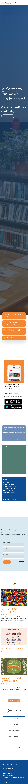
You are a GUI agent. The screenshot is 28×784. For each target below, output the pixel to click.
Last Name (5, 554)
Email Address (7, 542)
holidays (14, 499)
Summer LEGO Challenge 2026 (9, 610)
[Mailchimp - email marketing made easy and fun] (21, 562)
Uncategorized (4, 614)
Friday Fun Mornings (12, 648)
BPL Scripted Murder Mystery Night (12, 679)
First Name (5, 548)
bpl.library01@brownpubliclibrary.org (15, 777)
